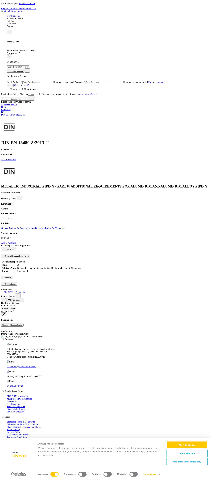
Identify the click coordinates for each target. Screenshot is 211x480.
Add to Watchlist (8, 159)
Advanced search (9, 104)
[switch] (82, 474)
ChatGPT (8, 292)
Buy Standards (13, 16)
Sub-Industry (10, 284)
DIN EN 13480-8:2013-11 (13, 114)
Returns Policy (13, 429)
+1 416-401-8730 (27, 3)
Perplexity (20, 292)
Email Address (40, 82)
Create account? (21, 85)
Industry (8, 278)
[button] (12, 300)
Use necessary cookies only (187, 461)
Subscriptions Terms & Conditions (22, 424)
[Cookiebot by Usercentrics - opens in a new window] (18, 474)
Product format (8, 296)
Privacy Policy (13, 432)
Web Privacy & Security (18, 434)
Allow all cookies (187, 445)
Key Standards (13, 404)
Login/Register (16, 71)
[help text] (19, 198)
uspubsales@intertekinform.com (21, 366)
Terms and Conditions (17, 437)
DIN (3, 112)
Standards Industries (16, 406)
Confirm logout (22, 67)
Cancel (11, 67)
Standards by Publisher (17, 409)
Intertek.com (30, 8)
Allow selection (187, 453)
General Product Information (17, 256)
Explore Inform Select (87, 94)
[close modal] (9, 56)
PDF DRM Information (17, 396)
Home (4, 107)
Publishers (5, 109)
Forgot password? (156, 82)
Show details (149, 474)
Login (10, 85)
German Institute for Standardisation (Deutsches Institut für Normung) (32, 228)
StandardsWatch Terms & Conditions (23, 427)
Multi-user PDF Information (19, 399)
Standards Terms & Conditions (21, 422)
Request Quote (8, 308)
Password (111, 82)
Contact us (12, 401)
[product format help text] (18, 296)
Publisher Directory (16, 411)
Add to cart (10, 250)
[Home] (11, 11)
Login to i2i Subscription (12, 8)
